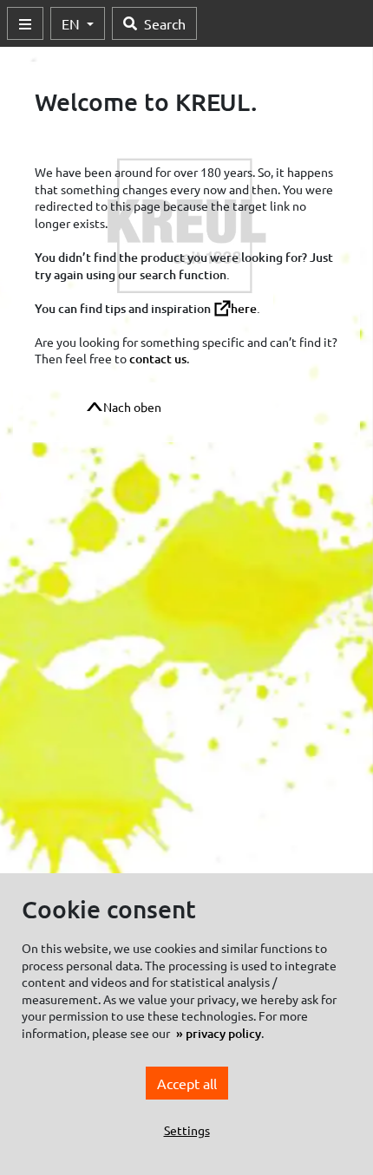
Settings (187, 1130)
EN (72, 23)
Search (165, 23)
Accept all (187, 1083)
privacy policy (223, 1033)
